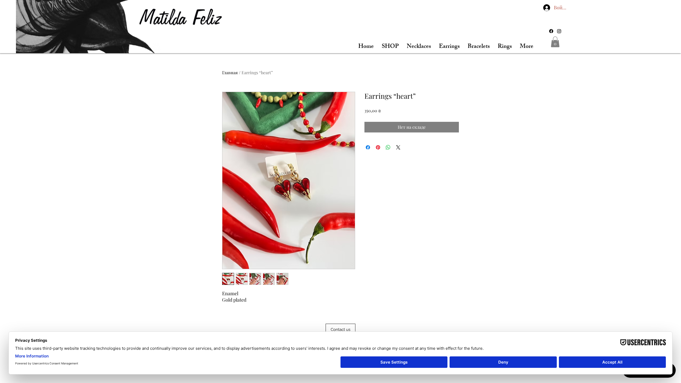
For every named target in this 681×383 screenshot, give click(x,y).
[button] (555, 41)
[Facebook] (551, 31)
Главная (230, 72)
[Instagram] (559, 31)
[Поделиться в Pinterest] (378, 147)
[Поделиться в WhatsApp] (388, 147)
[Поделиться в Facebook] (368, 147)
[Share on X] (398, 147)
